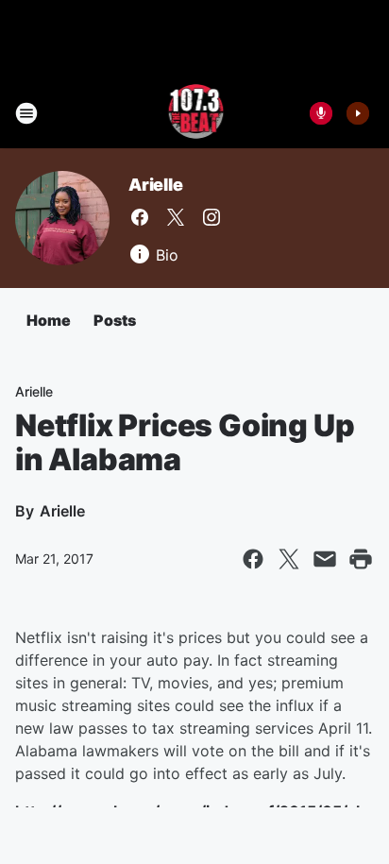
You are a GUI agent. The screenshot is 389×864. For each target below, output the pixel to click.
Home (48, 320)
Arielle (155, 185)
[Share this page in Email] (325, 559)
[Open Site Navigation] (26, 113)
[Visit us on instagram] (211, 217)
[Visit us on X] (175, 217)
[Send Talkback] (321, 113)
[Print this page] (360, 559)
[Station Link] (195, 113)
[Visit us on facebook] (139, 217)
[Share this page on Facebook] (253, 559)
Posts (114, 320)
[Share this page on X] (289, 559)
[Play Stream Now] (358, 113)
